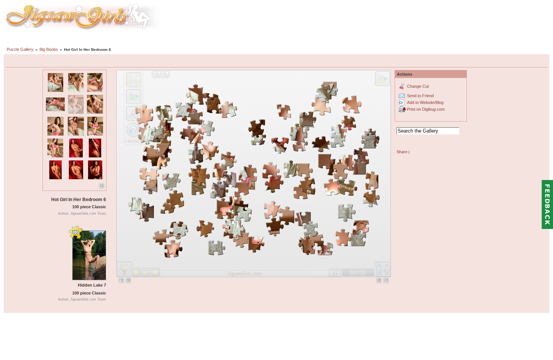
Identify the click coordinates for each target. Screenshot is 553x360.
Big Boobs (49, 49)
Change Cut (418, 86)
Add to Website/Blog (425, 102)
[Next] (102, 186)
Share (402, 151)
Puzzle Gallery (20, 49)
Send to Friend (420, 95)
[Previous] (128, 281)
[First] (121, 281)
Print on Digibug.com (426, 109)
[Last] (386, 281)
